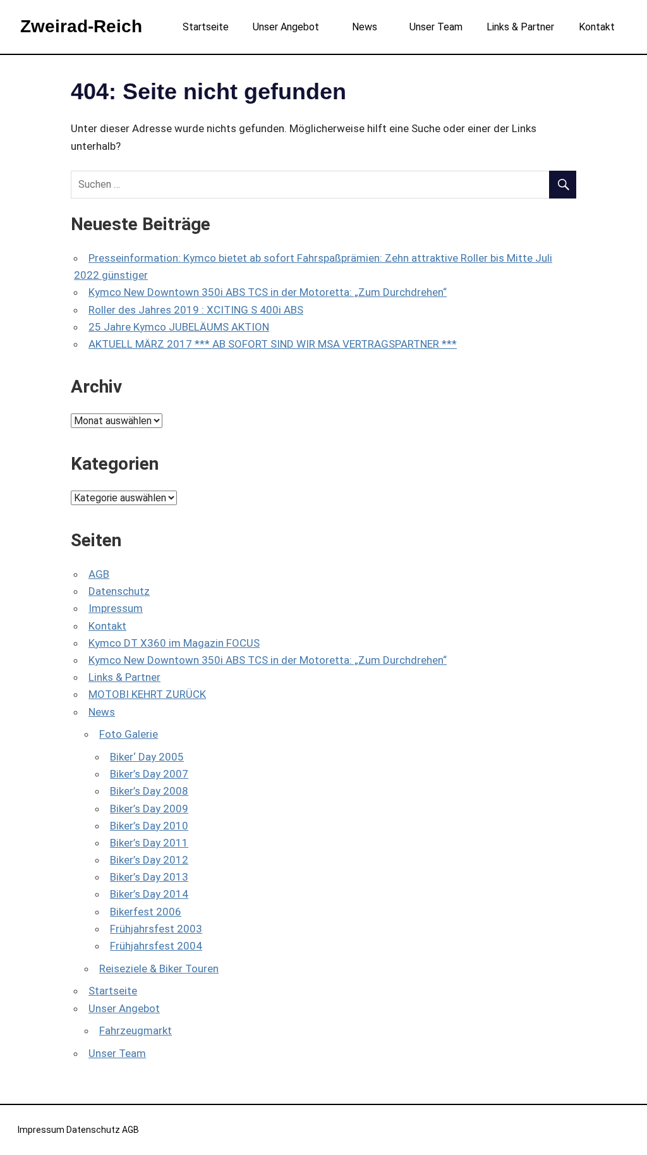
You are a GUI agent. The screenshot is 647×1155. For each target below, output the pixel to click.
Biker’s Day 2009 (149, 808)
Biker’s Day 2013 (149, 877)
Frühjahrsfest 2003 (156, 928)
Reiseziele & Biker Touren (159, 968)
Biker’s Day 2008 (149, 791)
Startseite (206, 27)
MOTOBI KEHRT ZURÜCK (147, 694)
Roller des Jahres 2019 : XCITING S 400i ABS (195, 309)
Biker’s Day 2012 (149, 859)
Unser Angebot (286, 27)
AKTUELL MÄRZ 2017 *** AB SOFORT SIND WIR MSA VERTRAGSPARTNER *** (272, 344)
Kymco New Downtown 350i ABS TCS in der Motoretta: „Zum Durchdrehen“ (267, 292)
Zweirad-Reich (81, 26)
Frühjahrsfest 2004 (156, 945)
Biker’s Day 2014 (149, 894)
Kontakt (597, 27)
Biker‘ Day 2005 (147, 756)
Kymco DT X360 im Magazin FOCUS (174, 643)
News (364, 27)
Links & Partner (520, 27)
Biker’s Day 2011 (149, 842)
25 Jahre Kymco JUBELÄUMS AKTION (178, 327)
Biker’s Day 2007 (149, 773)
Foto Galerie (128, 734)
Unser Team (436, 27)
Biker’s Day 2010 (149, 825)
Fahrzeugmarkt (135, 1030)
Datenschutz (119, 591)
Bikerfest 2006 (145, 911)
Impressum (115, 608)
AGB (98, 574)
